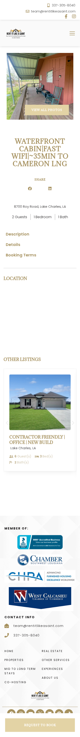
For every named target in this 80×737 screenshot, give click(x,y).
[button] (30, 188)
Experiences (52, 669)
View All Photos (47, 110)
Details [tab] (13, 244)
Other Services (56, 660)
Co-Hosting (15, 682)
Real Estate (52, 651)
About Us (50, 678)
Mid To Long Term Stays (20, 671)
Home (9, 651)
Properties (14, 660)
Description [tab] (17, 234)
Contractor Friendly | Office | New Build (37, 439)
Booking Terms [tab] (21, 255)
